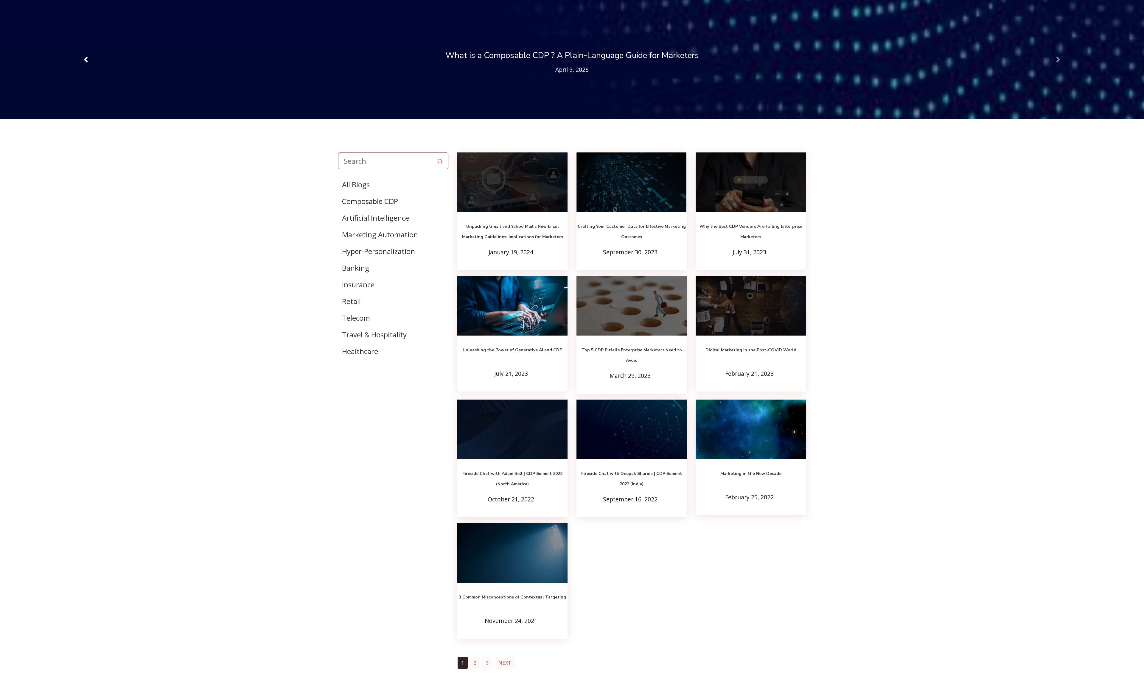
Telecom (356, 318)
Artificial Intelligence (375, 218)
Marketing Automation (380, 234)
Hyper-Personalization (378, 251)
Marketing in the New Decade (750, 473)
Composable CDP (370, 201)
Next (505, 663)
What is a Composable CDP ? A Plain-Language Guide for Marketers (572, 55)
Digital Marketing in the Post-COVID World (750, 350)
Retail (351, 301)
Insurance (358, 284)
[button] (86, 59)
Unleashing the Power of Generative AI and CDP (512, 350)
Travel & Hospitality (374, 334)
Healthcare (360, 351)
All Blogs (356, 184)
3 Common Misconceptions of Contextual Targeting (512, 597)
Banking (355, 268)
